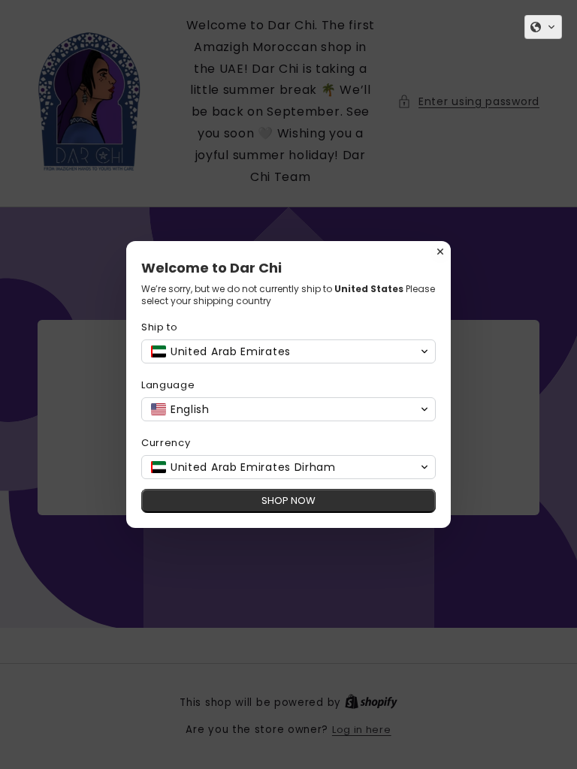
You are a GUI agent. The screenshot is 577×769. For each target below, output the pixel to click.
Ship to (159, 327)
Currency (166, 442)
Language (168, 384)
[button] (543, 27)
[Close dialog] (440, 251)
